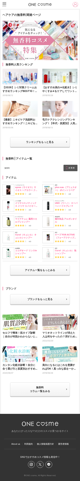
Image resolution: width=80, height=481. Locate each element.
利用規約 (28, 444)
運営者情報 (63, 444)
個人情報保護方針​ (45, 444)
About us (15, 444)
